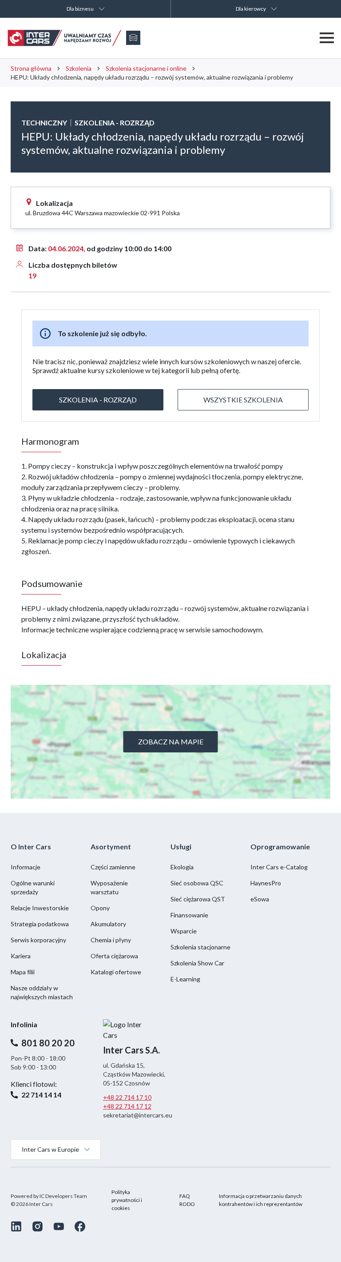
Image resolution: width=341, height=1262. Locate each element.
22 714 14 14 (41, 1094)
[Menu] (327, 37)
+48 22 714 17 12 (127, 1106)
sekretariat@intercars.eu (137, 1115)
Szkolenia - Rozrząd (98, 399)
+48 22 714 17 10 (127, 1097)
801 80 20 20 (48, 1042)
